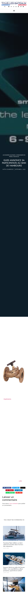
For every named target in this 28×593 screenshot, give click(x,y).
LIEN (20, 481)
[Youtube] (9, 6)
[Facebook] (18, 6)
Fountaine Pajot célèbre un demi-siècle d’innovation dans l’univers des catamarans (13, 544)
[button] (5, 7)
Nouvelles (16, 156)
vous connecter (13, 503)
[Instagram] (13, 6)
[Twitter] (21, 6)
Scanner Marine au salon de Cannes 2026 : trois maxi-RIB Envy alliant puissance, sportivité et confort (14, 569)
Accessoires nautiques (9, 155)
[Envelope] (23, 6)
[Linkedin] (16, 6)
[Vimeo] (11, 6)
